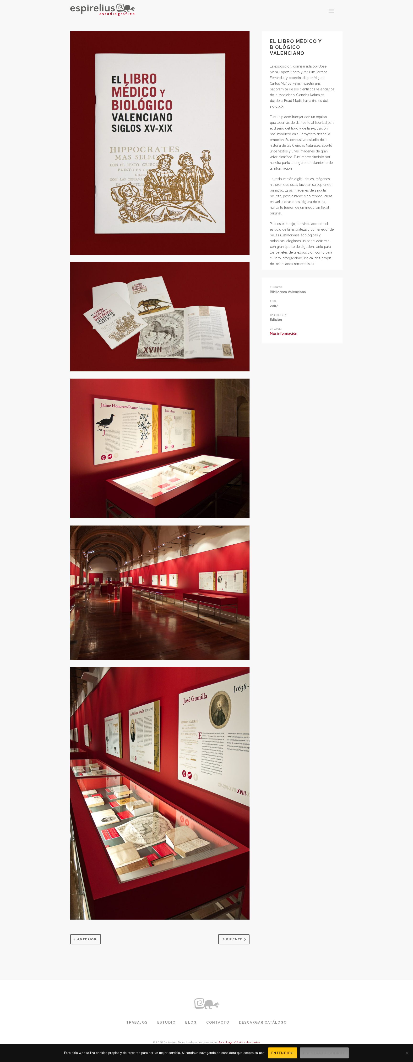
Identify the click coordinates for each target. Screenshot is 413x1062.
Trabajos (137, 1022)
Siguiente (233, 939)
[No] (407, 1053)
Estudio (166, 1022)
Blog (191, 1022)
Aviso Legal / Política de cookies (239, 1042)
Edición (276, 320)
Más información (283, 333)
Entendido (282, 1053)
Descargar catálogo (263, 1022)
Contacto (217, 1022)
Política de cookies (324, 1053)
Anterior (86, 939)
